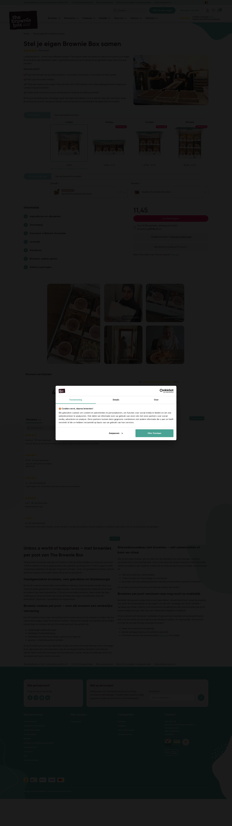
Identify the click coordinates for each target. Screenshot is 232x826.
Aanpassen (114, 433)
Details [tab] (116, 400)
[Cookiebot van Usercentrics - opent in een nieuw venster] (161, 391)
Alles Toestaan (154, 433)
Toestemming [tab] (75, 400)
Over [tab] (156, 400)
